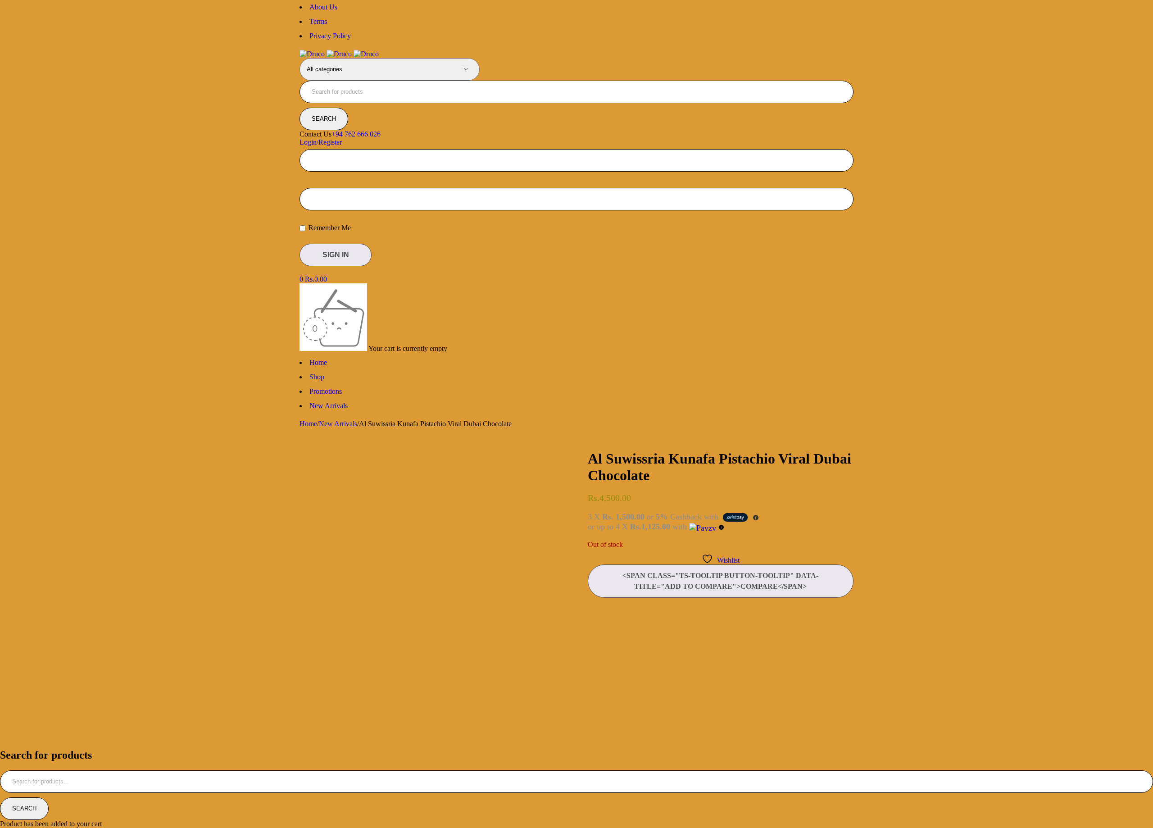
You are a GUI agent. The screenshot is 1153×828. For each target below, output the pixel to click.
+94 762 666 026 (356, 134)
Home (308, 424)
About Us (323, 7)
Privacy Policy (330, 36)
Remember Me (329, 228)
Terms (318, 21)
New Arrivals (338, 424)
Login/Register (321, 142)
